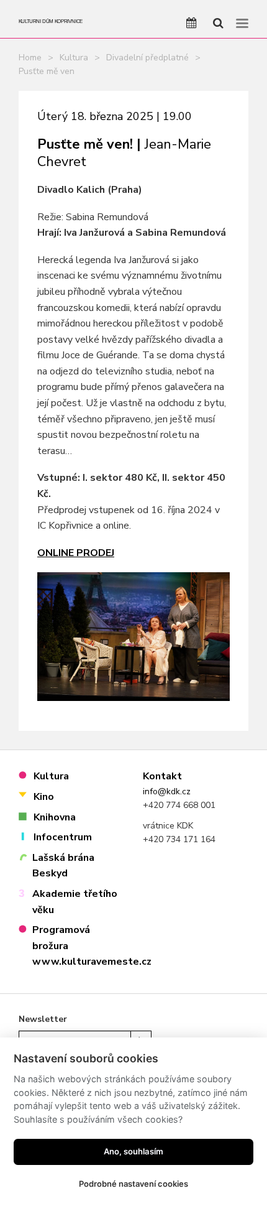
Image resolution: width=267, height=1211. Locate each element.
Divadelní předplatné (147, 57)
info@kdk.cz (167, 791)
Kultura (74, 57)
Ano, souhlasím (133, 1151)
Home (30, 57)
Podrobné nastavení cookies (133, 1184)
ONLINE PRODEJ (75, 553)
